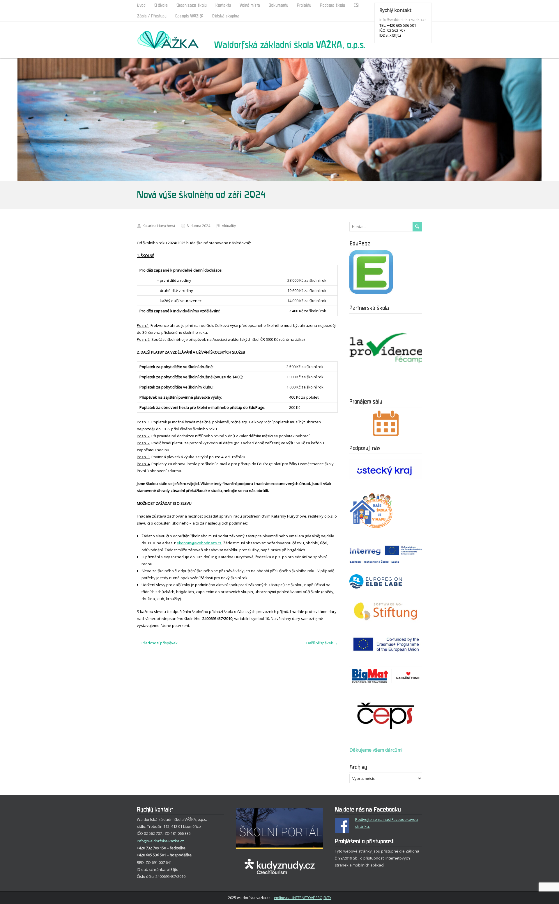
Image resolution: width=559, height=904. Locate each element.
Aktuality (229, 225)
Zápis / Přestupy (152, 16)
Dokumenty (278, 5)
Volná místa (250, 5)
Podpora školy (332, 5)
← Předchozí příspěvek (157, 643)
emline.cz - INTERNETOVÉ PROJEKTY (302, 897)
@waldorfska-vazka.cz (164, 841)
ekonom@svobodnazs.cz (199, 542)
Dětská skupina (225, 16)
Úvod (141, 5)
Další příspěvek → (322, 643)
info (140, 841)
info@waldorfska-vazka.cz (403, 19)
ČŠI (356, 5)
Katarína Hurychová (159, 225)
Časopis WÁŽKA (189, 16)
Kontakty (223, 5)
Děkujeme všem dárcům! (375, 750)
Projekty (304, 5)
